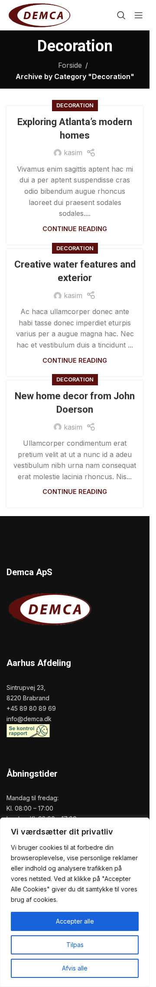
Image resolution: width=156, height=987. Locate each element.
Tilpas (75, 944)
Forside (70, 65)
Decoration (75, 105)
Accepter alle (75, 921)
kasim (73, 152)
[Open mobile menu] (138, 15)
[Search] (121, 15)
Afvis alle (75, 968)
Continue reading (74, 228)
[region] (75, 902)
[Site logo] (39, 14)
